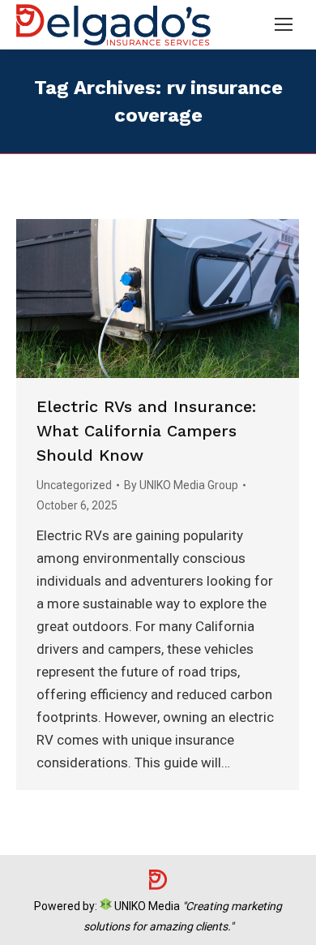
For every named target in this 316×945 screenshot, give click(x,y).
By (181, 485)
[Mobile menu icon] (283, 24)
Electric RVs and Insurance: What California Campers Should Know (146, 431)
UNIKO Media (146, 906)
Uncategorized (74, 485)
